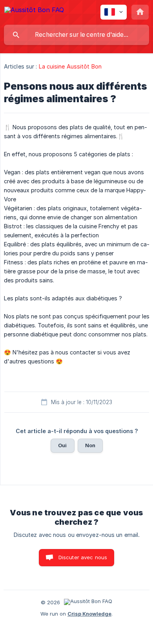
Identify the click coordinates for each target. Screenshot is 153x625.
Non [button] (90, 445)
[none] (34, 11)
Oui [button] (62, 445)
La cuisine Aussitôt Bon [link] (70, 66)
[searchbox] (76, 35)
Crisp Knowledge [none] (89, 614)
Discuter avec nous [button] (82, 557)
